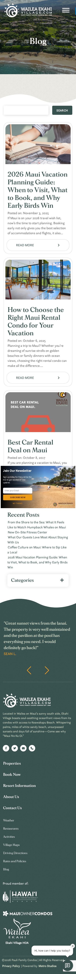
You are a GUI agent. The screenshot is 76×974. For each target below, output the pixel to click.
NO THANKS (18, 503)
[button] (18, 470)
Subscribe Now (17, 497)
